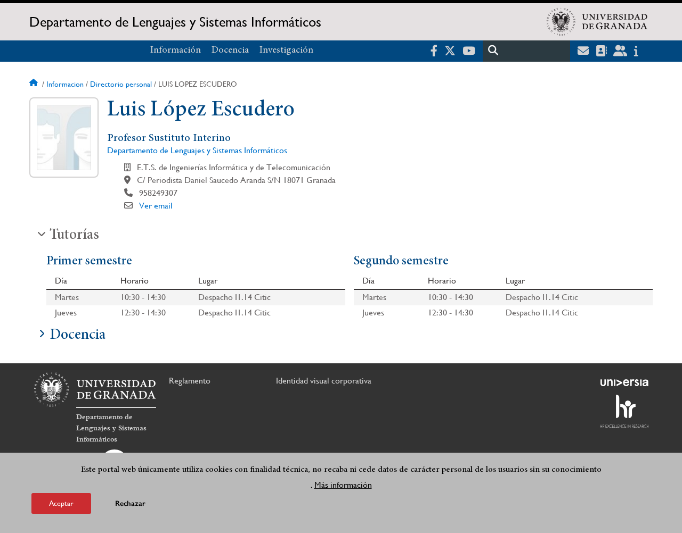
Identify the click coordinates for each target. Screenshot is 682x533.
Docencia (230, 50)
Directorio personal (121, 84)
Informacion (65, 84)
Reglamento (189, 381)
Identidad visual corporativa (323, 381)
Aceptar (61, 503)
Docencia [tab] (77, 335)
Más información (343, 484)
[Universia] (624, 382)
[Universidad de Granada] (597, 21)
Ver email (156, 206)
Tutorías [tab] (74, 235)
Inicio (34, 84)
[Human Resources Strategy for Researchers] (624, 411)
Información (175, 50)
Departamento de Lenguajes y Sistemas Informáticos (175, 22)
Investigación (286, 50)
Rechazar (130, 503)
